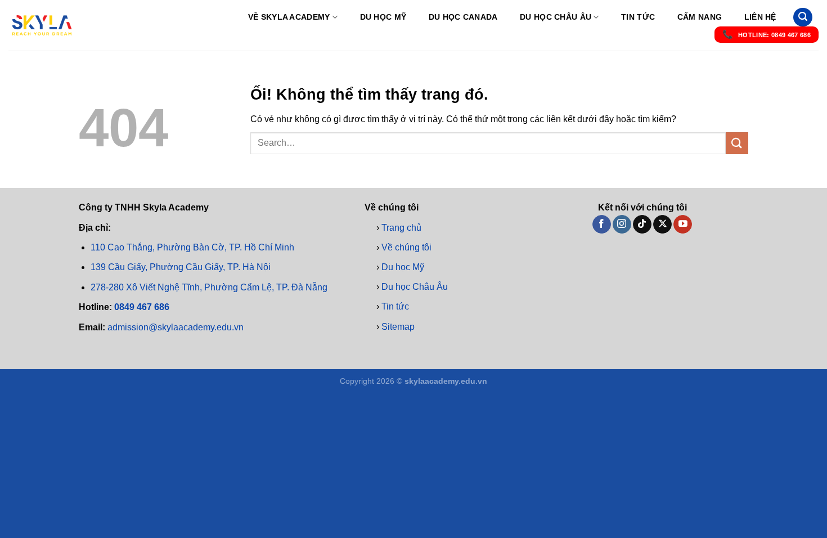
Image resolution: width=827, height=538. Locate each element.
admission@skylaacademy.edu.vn (175, 326)
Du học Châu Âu (555, 16)
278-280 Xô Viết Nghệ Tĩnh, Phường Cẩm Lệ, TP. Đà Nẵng (209, 287)
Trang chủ (401, 227)
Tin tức (638, 16)
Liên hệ (760, 16)
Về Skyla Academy (289, 16)
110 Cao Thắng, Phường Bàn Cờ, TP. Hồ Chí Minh (192, 247)
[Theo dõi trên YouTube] (682, 224)
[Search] (802, 17)
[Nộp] (737, 143)
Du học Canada (463, 16)
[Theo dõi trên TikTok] (642, 224)
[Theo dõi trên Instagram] (622, 224)
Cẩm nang (699, 16)
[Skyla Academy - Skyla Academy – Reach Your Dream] (42, 25)
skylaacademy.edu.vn (445, 380)
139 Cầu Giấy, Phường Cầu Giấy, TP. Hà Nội (181, 267)
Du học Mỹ (383, 16)
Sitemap (398, 326)
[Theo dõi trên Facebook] (601, 224)
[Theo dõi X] (662, 224)
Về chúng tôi (406, 247)
